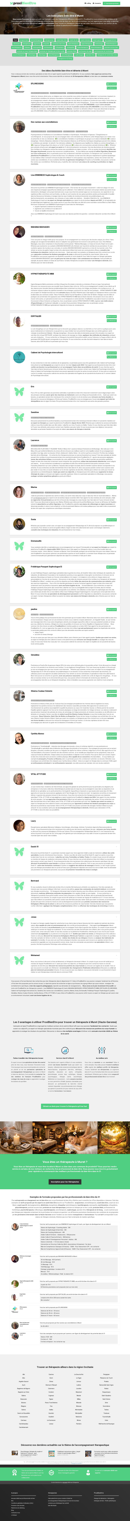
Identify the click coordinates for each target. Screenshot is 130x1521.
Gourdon (51, 1413)
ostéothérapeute (82, 47)
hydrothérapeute (73, 44)
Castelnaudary (23, 1424)
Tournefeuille (106, 1417)
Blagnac (23, 1406)
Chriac (51, 1381)
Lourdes (78, 1388)
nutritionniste (48, 47)
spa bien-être (90, 55)
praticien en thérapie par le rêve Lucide (52, 51)
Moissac (78, 1406)
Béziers (23, 1402)
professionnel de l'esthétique (104, 51)
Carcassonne (24, 1417)
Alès (23, 1378)
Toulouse (106, 1413)
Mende (79, 1395)
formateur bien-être (58, 44)
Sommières (106, 1406)
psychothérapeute (19, 55)
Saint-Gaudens (106, 1395)
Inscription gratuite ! (112, 3)
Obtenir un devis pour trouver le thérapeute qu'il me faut (65, 1106)
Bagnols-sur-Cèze (23, 1392)
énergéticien (27, 44)
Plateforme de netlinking (18, 1508)
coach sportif (97, 40)
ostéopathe (70, 47)
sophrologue (79, 55)
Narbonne (79, 1417)
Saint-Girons (106, 1399)
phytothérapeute (96, 47)
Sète (106, 1402)
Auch (23, 1385)
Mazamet (79, 1392)
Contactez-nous (15, 1512)
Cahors (23, 1409)
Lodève (79, 1385)
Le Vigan (78, 1378)
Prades (106, 1381)
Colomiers (51, 1388)
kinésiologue (99, 44)
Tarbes (106, 1409)
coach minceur (85, 40)
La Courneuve (51, 1420)
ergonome (37, 44)
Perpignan (106, 1374)
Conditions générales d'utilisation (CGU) (22, 1503)
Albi (24, 1374)
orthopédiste (59, 47)
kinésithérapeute (111, 44)
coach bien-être (62, 40)
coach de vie (74, 40)
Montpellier (78, 1413)
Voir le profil (112, 84)
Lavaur (51, 1424)
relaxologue (42, 55)
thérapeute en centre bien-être (107, 55)
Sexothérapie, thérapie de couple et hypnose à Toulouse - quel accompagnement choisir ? (31, 1453)
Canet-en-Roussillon (23, 1413)
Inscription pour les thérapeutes (65, 1182)
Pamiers (78, 1424)
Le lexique (14, 1515)
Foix (51, 1406)
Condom (51, 1392)
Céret (51, 1378)
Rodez (106, 1388)
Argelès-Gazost (23, 1381)
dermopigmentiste (110, 40)
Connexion (97, 3)
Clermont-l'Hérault (51, 1385)
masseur (27, 47)
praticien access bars (111, 47)
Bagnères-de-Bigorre (23, 1388)
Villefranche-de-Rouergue (106, 1424)
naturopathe (37, 47)
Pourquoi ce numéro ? (76, 1463)
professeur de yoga (85, 51)
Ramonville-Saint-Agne (106, 1385)
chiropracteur (49, 40)
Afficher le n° (112, 88)
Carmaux (23, 1420)
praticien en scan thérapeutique (27, 51)
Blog (12, 1510)
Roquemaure (106, 1392)
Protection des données (17, 1505)
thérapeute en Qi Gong (65, 58)
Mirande (78, 1402)
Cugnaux (51, 1395)
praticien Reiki (71, 51)
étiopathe (46, 44)
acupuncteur (24, 40)
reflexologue (31, 55)
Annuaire (13, 1498)
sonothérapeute (67, 55)
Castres (51, 1374)
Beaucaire (24, 1399)
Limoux (79, 1381)
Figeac (51, 1399)
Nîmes (79, 1420)
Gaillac (51, 1409)
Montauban (78, 1409)
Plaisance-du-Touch (106, 1378)
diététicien (16, 44)
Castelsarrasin (23, 1427)
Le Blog (88, 3)
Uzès (106, 1420)
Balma (24, 1395)
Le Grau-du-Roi (78, 1374)
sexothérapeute (54, 55)
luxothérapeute (17, 47)
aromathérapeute (36, 40)
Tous (15, 40)
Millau (79, 1399)
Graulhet (51, 1417)
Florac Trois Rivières (51, 1402)
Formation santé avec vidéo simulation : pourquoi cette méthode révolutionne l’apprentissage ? (106, 1453)
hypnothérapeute (87, 44)
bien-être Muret (52, 1505)
